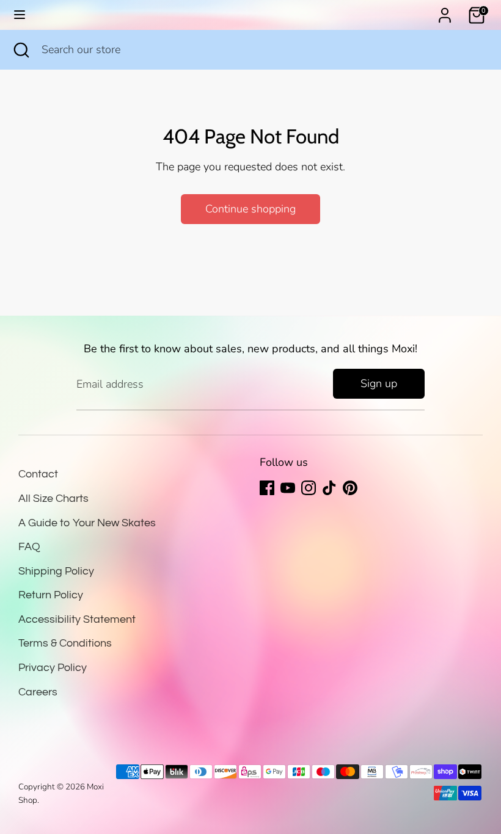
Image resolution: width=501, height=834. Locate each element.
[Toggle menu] (19, 14)
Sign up (378, 383)
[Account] (445, 11)
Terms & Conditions (65, 643)
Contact (38, 474)
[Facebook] (267, 487)
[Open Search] (20, 49)
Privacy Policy (52, 667)
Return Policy (50, 595)
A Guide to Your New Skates (87, 523)
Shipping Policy (56, 571)
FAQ (29, 547)
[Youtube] (287, 487)
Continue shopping (250, 208)
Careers (37, 692)
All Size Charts (53, 498)
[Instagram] (308, 487)
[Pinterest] (350, 487)
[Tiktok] (329, 487)
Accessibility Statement (77, 619)
